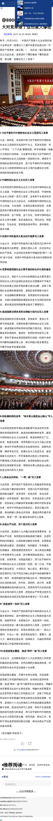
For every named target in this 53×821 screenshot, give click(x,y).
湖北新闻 (8, 34)
